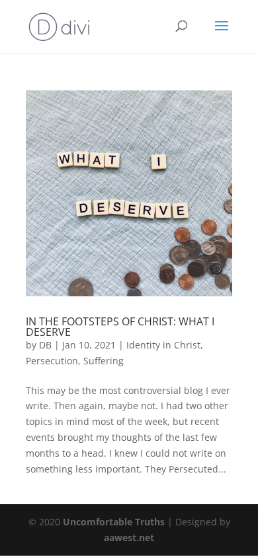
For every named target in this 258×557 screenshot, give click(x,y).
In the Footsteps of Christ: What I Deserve (120, 326)
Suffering (103, 360)
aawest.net (129, 537)
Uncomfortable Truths (115, 521)
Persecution (52, 360)
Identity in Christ (163, 345)
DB (45, 345)
